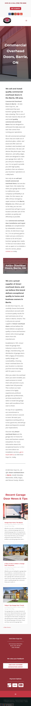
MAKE (26, 701)
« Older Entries (7, 627)
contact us (9, 251)
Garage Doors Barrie (11, 524)
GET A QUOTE (15, 8)
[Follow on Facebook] (10, 14)
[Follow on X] (12, 14)
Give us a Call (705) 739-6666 (15, 3)
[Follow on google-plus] (21, 14)
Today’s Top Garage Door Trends (14, 605)
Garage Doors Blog (9, 526)
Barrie (9, 475)
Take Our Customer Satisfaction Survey (15, 666)
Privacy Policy (20, 701)
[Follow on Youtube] (15, 14)
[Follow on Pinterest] (18, 14)
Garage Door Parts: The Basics (14, 522)
